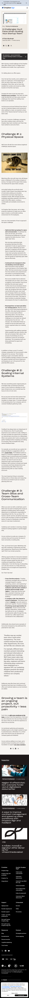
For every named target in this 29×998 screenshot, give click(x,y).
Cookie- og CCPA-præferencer (6, 915)
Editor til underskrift (21, 893)
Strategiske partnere (21, 933)
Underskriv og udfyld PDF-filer (21, 882)
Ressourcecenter (5, 939)
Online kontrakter (20, 885)
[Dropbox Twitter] (2, 950)
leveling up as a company (8, 95)
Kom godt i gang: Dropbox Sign (5, 920)
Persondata (19, 911)
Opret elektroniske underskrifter (20, 889)
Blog (3, 26)
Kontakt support (5, 911)
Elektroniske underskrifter (19, 873)
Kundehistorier (5, 936)
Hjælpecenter (4, 905)
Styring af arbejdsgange (12, 26)
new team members (19, 744)
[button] (27, 8)
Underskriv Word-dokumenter (20, 897)
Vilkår (17, 908)
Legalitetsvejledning (6, 942)
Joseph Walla (8, 452)
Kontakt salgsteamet (6, 908)
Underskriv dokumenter (19, 877)
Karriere (18, 905)
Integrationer (4, 881)
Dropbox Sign (4, 870)
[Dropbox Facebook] (5, 950)
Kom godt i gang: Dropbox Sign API (5, 924)
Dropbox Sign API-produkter (6, 874)
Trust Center (4, 945)
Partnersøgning (20, 936)
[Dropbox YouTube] (9, 950)
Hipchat (13, 602)
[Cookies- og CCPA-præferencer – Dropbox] (14, 989)
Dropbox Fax (4, 878)
